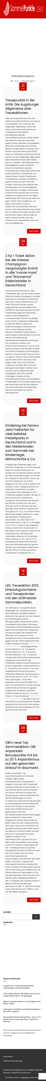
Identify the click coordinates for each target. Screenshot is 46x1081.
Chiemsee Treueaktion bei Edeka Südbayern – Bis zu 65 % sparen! (22, 1010)
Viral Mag (24, 1077)
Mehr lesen (34, 231)
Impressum (8, 1056)
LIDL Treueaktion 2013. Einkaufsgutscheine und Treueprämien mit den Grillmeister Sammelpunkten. (22, 594)
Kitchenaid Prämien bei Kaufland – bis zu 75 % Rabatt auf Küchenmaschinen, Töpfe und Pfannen (22, 1019)
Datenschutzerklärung (12, 1061)
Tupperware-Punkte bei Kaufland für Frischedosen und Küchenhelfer (18, 987)
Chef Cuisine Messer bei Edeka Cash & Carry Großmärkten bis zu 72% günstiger (21, 994)
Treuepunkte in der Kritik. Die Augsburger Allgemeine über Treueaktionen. (22, 106)
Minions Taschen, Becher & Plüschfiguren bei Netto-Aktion (21, 1002)
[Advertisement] (23, 42)
